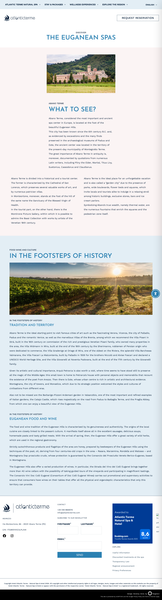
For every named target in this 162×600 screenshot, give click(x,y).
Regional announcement (123, 566)
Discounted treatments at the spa (128, 557)
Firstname (64, 523)
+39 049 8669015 (65, 510)
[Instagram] (12, 537)
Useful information (121, 553)
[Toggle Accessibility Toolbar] (155, 293)
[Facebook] (4, 537)
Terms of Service (150, 596)
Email (61, 539)
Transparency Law (120, 561)
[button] (39, 4)
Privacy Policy (138, 596)
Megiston (156, 594)
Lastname (87, 523)
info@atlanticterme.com (68, 513)
